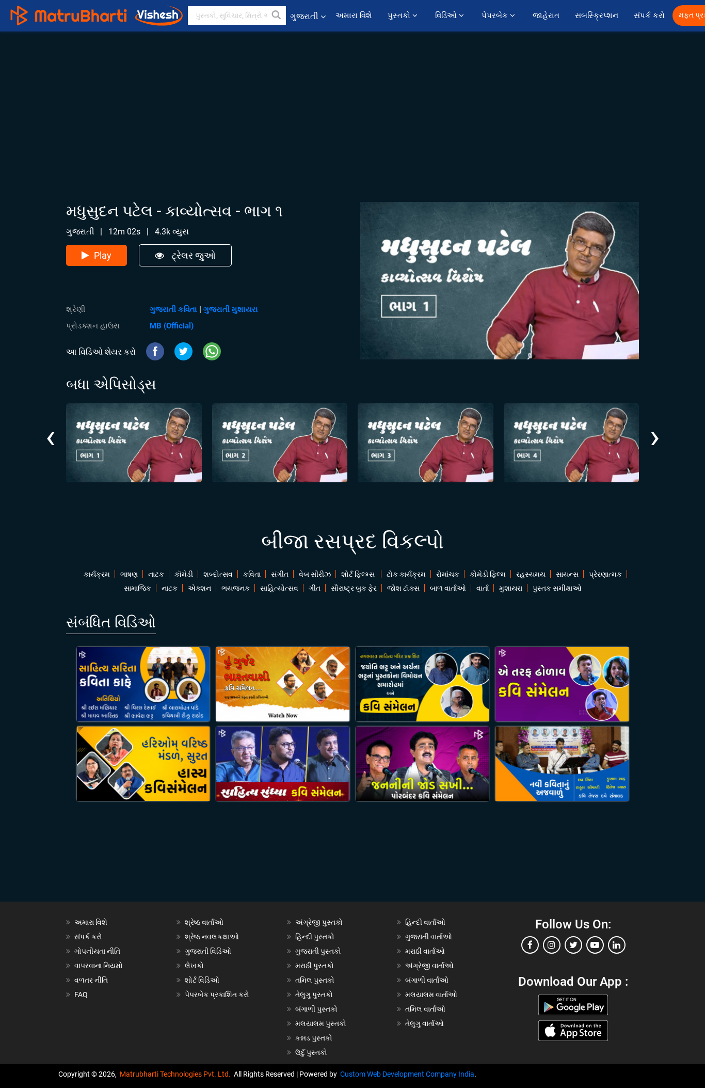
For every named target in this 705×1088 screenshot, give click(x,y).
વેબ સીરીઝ (315, 574)
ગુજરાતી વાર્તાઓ (428, 937)
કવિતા (252, 574)
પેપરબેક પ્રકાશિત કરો (217, 994)
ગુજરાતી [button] (304, 16)
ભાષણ (129, 574)
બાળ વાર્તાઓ (448, 588)
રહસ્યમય (531, 574)
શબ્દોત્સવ (218, 574)
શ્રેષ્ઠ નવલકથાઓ (212, 937)
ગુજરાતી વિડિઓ (208, 951)
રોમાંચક (447, 574)
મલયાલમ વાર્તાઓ (431, 994)
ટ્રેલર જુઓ (192, 255)
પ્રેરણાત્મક (605, 574)
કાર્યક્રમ (97, 574)
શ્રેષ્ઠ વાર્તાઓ (204, 922)
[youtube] (595, 945)
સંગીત (280, 574)
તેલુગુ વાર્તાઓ (424, 1023)
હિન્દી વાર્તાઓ (425, 922)
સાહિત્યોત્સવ (279, 588)
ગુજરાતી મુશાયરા (230, 309)
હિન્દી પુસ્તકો (314, 937)
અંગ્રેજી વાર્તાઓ (429, 965)
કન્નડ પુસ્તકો (313, 1038)
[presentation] (50, 429)
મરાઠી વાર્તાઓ (425, 951)
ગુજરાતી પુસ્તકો (318, 951)
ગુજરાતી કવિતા (173, 309)
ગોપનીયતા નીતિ (97, 951)
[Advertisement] (352, 103)
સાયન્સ (567, 574)
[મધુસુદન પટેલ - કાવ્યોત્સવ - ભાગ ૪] (571, 442)
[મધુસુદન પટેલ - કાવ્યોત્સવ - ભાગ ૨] (280, 442)
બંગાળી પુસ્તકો (316, 1009)
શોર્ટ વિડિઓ (202, 980)
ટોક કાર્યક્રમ (406, 574)
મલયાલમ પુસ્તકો (320, 1023)
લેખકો (194, 965)
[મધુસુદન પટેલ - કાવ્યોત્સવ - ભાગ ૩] (425, 442)
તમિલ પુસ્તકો (314, 980)
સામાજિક (137, 588)
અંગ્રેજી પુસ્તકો (319, 922)
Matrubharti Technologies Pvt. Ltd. (177, 1074)
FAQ (81, 994)
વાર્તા (482, 588)
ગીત (315, 588)
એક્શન (199, 588)
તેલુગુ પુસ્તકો (314, 994)
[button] (276, 15)
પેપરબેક (496, 15)
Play (102, 255)
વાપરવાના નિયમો (99, 965)
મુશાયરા (510, 588)
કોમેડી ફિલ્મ (488, 574)
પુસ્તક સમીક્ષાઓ (557, 588)
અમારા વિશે (353, 15)
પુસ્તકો (400, 15)
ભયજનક (235, 588)
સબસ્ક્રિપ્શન (596, 15)
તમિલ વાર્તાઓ (425, 1009)
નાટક (156, 574)
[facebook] (530, 945)
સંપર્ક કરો (649, 15)
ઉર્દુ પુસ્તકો (311, 1052)
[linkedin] (617, 945)
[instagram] (551, 945)
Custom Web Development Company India (407, 1074)
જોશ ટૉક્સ (403, 588)
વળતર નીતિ (91, 980)
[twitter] (573, 945)
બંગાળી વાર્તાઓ (426, 980)
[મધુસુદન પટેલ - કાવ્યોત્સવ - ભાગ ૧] (134, 442)
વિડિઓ (447, 15)
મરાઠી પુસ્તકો (314, 965)
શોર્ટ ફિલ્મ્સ (358, 574)
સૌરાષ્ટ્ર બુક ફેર (354, 588)
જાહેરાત (546, 15)
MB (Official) (172, 325)
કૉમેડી (183, 574)
